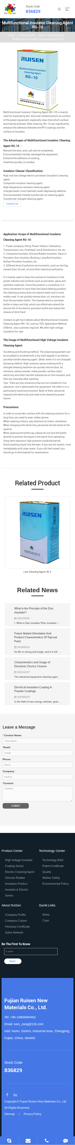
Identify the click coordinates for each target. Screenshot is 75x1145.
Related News (37, 590)
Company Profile (15, 914)
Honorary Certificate (17, 926)
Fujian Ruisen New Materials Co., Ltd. (26, 1003)
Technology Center (52, 851)
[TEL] (47, 1140)
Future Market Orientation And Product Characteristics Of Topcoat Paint (35, 637)
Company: (9, 771)
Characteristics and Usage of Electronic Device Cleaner (32, 664)
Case (45, 920)
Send (12, 961)
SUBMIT (15, 805)
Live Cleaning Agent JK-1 (37, 571)
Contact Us (12, 203)
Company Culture (16, 920)
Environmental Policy (55, 883)
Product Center (26, 35)
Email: (7, 747)
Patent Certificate (53, 866)
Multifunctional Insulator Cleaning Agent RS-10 (38, 39)
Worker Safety (51, 877)
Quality (46, 871)
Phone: (7, 759)
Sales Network (14, 932)
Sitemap (9, 1114)
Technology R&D (52, 860)
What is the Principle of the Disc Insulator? (34, 610)
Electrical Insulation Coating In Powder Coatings (33, 689)
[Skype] (9, 1140)
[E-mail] (28, 1140)
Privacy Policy (32, 1114)
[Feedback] (65, 1140)
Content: (8, 783)
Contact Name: (12, 735)
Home (11, 35)
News (46, 914)
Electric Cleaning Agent (51, 35)
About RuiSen (11, 905)
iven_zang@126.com (28, 1024)
